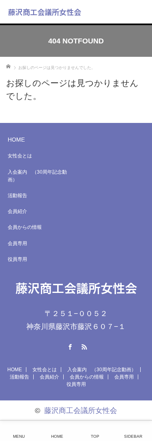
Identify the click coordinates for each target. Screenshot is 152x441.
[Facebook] (69, 346)
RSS (83, 346)
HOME (16, 139)
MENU (19, 436)
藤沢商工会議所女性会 (44, 11)
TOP (95, 436)
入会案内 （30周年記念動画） (37, 176)
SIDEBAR (133, 436)
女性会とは (20, 156)
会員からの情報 (25, 227)
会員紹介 (17, 211)
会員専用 (17, 243)
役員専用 (17, 259)
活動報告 (17, 195)
